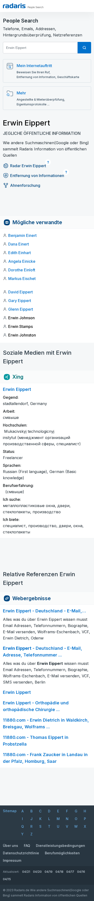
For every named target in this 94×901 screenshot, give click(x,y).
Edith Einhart (19, 252)
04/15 (7, 879)
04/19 (49, 871)
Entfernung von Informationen (37, 175)
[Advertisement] (47, 205)
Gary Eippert (19, 300)
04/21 (26, 871)
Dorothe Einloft (21, 270)
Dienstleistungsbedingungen (60, 846)
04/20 (37, 871)
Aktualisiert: (11, 871)
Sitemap (10, 811)
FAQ (27, 846)
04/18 (59, 871)
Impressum (12, 860)
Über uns (10, 846)
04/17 (70, 871)
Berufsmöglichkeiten (62, 853)
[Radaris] (14, 5)
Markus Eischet (22, 278)
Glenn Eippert (20, 309)
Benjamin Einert (22, 235)
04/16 (81, 871)
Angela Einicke (21, 261)
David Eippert (20, 292)
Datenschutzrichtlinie (21, 853)
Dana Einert (18, 244)
